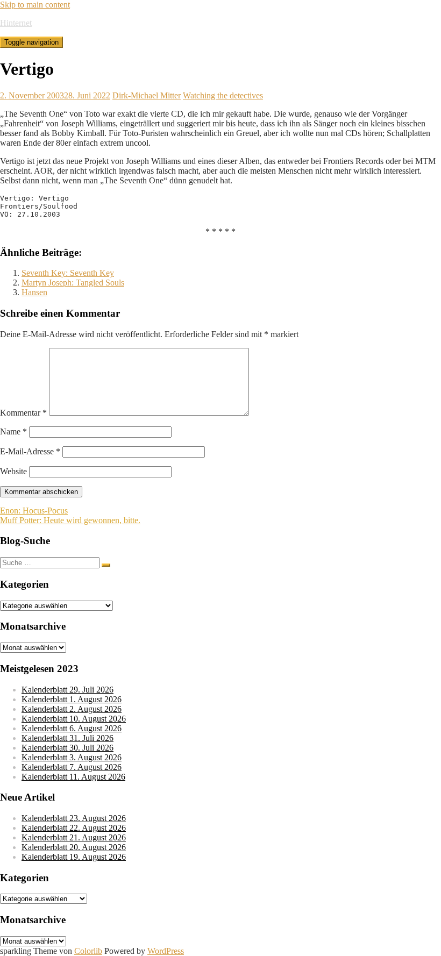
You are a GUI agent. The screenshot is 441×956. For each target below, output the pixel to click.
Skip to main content (35, 4)
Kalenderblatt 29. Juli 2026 (67, 689)
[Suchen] (106, 565)
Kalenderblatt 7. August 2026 (72, 767)
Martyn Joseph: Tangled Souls (73, 282)
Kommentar (23, 412)
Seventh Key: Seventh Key (68, 272)
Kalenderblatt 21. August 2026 (74, 837)
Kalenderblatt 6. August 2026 (72, 728)
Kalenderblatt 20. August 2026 (74, 847)
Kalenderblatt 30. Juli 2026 (67, 747)
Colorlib (88, 950)
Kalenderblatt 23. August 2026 (74, 818)
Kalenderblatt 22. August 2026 (74, 827)
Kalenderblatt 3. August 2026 (72, 757)
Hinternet (16, 22)
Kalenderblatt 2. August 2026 (72, 709)
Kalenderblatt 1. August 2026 (72, 699)
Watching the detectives (223, 95)
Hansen (34, 292)
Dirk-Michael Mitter (146, 95)
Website (13, 471)
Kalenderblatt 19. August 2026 (74, 856)
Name (13, 431)
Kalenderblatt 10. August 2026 (74, 718)
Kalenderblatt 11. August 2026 (73, 776)
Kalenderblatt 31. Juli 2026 (67, 738)
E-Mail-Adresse (30, 451)
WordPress (165, 950)
